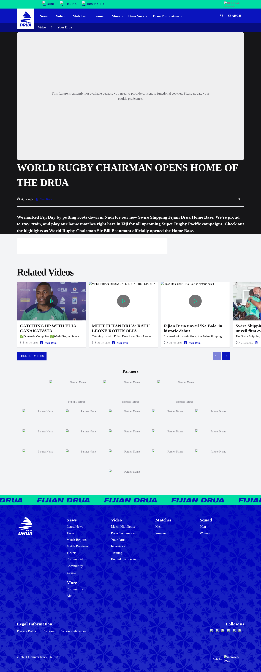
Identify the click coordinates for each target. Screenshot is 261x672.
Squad (206, 519)
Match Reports (76, 540)
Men (158, 526)
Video (42, 27)
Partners (130, 371)
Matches (163, 519)
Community (75, 566)
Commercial (75, 559)
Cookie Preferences (73, 631)
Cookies (48, 631)
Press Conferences (123, 533)
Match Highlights (123, 526)
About (71, 596)
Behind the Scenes (123, 559)
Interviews (118, 546)
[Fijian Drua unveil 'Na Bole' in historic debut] (195, 315)
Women (160, 533)
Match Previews (77, 546)
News (72, 519)
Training (117, 553)
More (72, 582)
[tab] (45, 16)
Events (71, 572)
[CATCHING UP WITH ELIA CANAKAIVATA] (51, 315)
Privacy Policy (27, 631)
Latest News (75, 526)
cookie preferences (130, 98)
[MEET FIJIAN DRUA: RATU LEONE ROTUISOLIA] (123, 315)
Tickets (71, 553)
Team (70, 533)
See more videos (32, 356)
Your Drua (64, 27)
